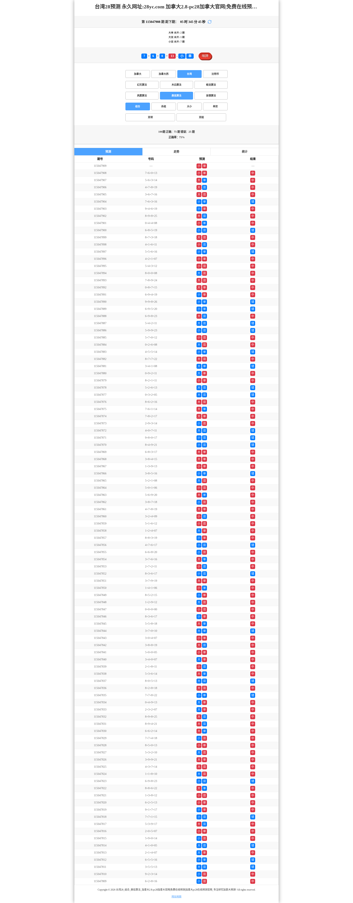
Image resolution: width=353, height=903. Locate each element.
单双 (215, 106)
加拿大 (137, 74)
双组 (201, 117)
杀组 (163, 106)
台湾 (189, 74)
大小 (189, 106)
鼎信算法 (176, 95)
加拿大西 (164, 74)
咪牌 (205, 56)
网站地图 (176, 896)
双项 (150, 117)
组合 (137, 106)
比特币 (215, 74)
